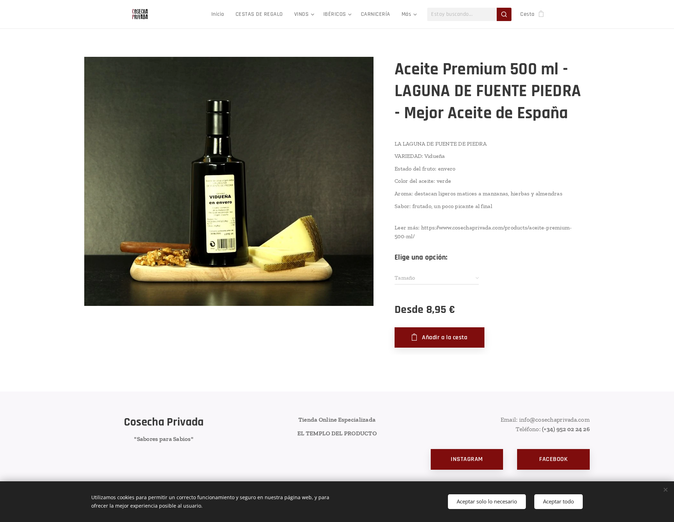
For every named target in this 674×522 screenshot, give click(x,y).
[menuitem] (220, 14)
